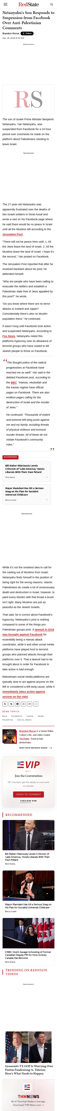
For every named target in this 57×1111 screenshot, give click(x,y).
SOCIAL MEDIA (24, 720)
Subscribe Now (28, 801)
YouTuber (24, 738)
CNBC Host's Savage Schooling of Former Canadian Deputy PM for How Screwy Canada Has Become (28, 955)
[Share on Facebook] (17, 704)
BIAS (4, 716)
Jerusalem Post (12, 234)
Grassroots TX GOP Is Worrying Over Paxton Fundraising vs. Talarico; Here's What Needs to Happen (29, 1069)
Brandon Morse (10, 33)
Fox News (8, 336)
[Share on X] (4, 704)
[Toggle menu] (5, 4)
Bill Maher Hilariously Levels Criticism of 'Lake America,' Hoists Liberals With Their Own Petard (27, 856)
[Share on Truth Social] (11, 704)
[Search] (52, 4)
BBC (14, 382)
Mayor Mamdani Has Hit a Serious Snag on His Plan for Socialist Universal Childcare (28, 906)
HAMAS (29, 716)
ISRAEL (41, 716)
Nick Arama (10, 864)
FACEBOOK (16, 716)
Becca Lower (10, 911)
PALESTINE (7, 720)
